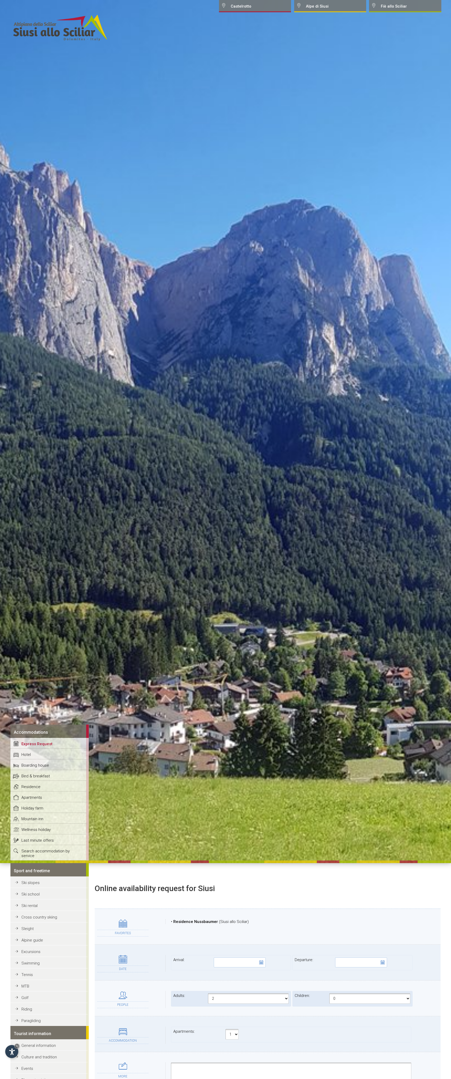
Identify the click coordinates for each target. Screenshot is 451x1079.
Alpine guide (32, 940)
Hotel (26, 754)
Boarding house (35, 765)
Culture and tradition (39, 1057)
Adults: (179, 995)
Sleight (27, 928)
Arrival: (179, 959)
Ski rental (29, 905)
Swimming (30, 963)
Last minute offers (37, 840)
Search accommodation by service (45, 853)
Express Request (36, 744)
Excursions (30, 951)
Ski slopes (30, 882)
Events (27, 1068)
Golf (24, 997)
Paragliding (31, 1020)
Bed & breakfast (35, 776)
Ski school (30, 894)
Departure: (304, 959)
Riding (26, 1009)
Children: (302, 995)
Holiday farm (32, 808)
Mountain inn (32, 819)
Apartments (31, 797)
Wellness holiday (36, 829)
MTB (25, 986)
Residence (30, 786)
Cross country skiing (39, 917)
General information (38, 1045)
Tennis (27, 974)
